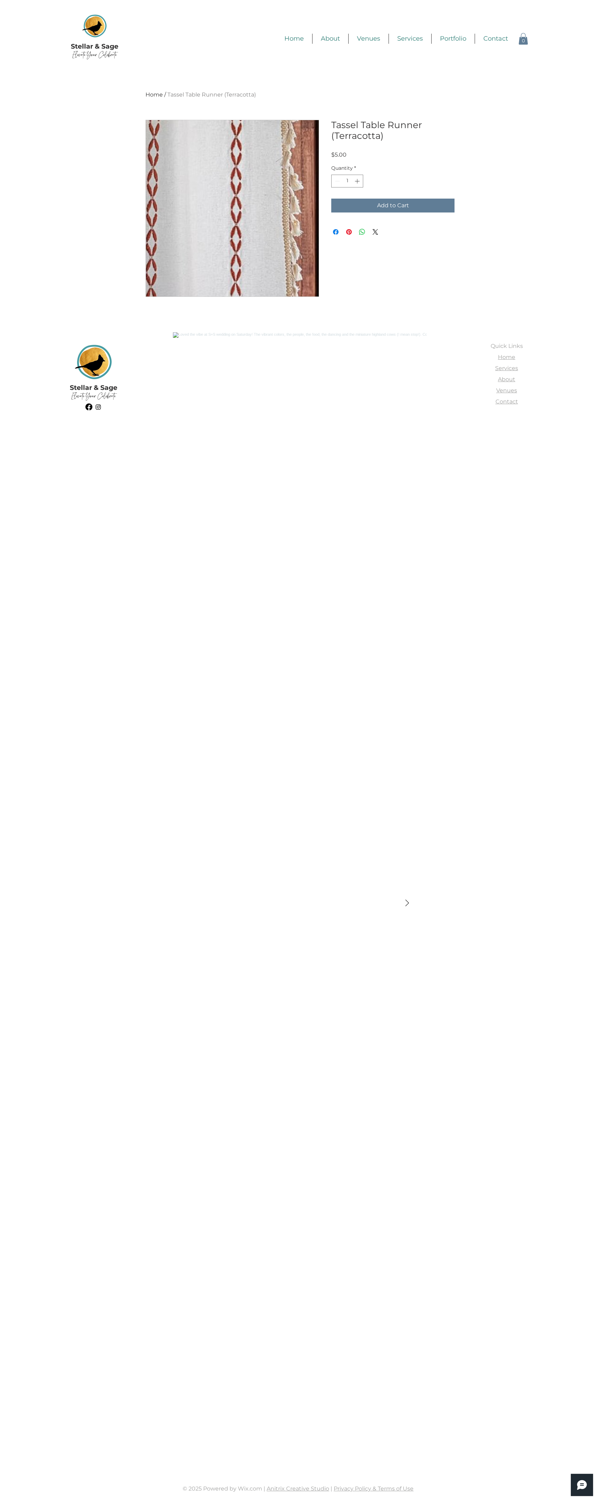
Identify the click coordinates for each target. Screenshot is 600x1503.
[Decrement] (336, 181)
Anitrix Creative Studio (298, 1488)
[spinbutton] (347, 181)
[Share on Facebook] (336, 232)
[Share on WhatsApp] (362, 232)
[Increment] (357, 181)
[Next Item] (407, 903)
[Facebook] (88, 406)
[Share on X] (375, 232)
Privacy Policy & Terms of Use (374, 1488)
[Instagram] (98, 406)
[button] (523, 38)
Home (154, 94)
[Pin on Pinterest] (349, 232)
